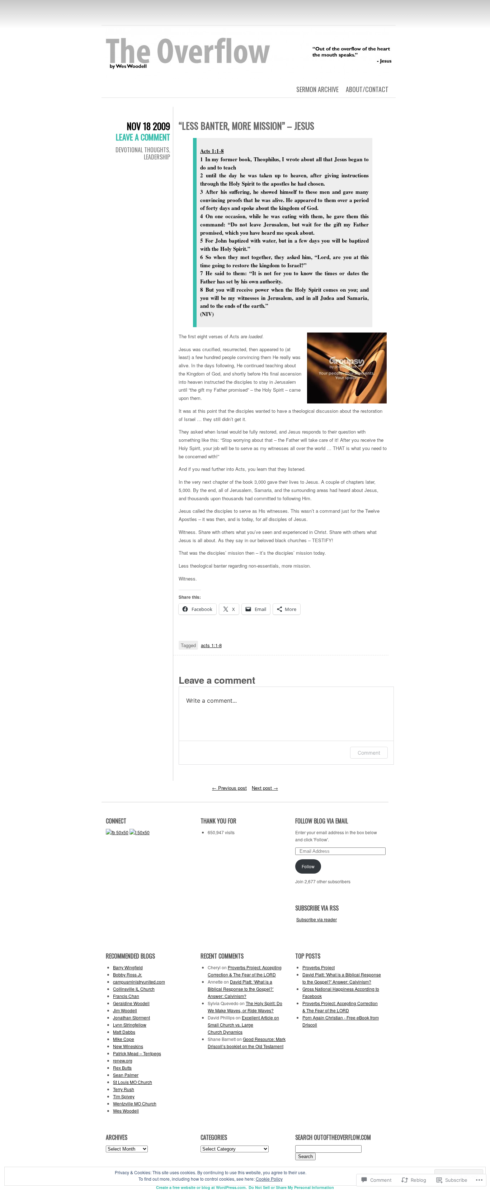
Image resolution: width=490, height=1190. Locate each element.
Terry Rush (123, 1089)
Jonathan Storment (131, 1017)
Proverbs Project (318, 967)
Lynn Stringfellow (129, 1025)
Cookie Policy (269, 1179)
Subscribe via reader (316, 919)
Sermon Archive (317, 89)
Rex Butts (122, 1068)
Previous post (229, 787)
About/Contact (367, 89)
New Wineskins (128, 1046)
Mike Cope (123, 1039)
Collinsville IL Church (134, 989)
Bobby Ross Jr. (127, 974)
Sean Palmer (125, 1075)
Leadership (157, 157)
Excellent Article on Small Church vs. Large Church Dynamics (243, 1024)
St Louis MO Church (132, 1082)
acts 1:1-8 (211, 645)
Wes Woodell (126, 1111)
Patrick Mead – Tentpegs (137, 1053)
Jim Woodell (125, 1010)
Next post (265, 787)
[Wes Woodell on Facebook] (117, 832)
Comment (369, 753)
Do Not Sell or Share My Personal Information (291, 1187)
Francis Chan (126, 996)
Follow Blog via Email (321, 821)
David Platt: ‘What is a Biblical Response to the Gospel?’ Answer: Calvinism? (241, 989)
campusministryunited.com (139, 982)
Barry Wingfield (128, 967)
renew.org (122, 1060)
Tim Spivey (124, 1096)
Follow (308, 866)
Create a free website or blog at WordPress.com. (201, 1187)
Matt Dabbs (124, 1032)
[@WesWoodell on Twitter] (139, 832)
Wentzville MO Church (134, 1103)
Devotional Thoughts (142, 149)
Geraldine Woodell (131, 1003)
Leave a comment (143, 137)
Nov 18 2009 (148, 126)
